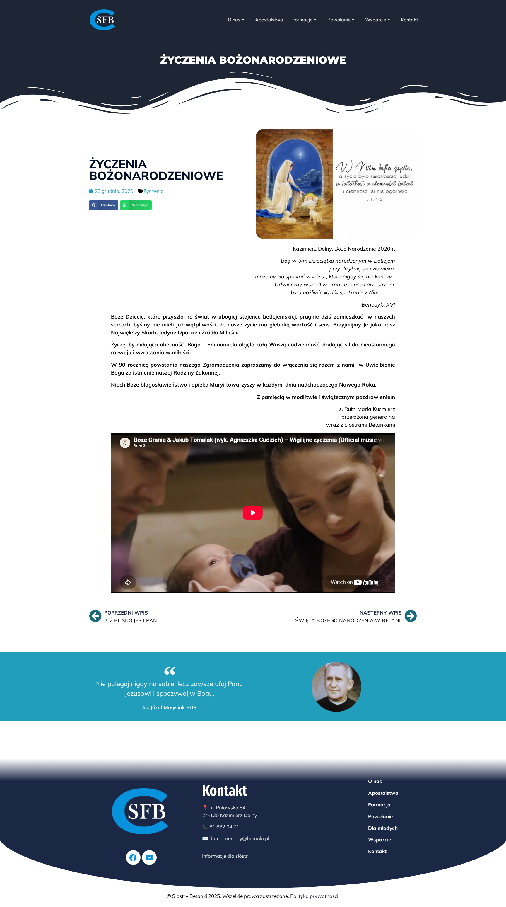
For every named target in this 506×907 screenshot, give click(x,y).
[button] (103, 205)
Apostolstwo (269, 20)
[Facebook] (133, 857)
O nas (234, 20)
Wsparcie (375, 20)
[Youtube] (149, 857)
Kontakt (409, 20)
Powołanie (339, 20)
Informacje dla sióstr (225, 856)
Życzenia (153, 191)
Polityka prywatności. (314, 896)
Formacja (302, 20)
